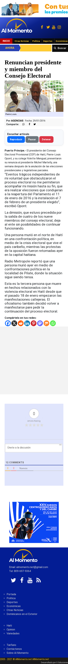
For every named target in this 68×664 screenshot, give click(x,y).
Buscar (62, 48)
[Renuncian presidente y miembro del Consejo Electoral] (34, 95)
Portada (11, 594)
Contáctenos (14, 648)
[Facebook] (8, 323)
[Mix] (46, 323)
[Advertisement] (34, 360)
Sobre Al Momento (18, 652)
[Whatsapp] (53, 323)
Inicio (6, 41)
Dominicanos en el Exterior (22, 614)
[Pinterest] (33, 323)
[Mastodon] (40, 323)
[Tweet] (33, 124)
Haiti (9, 625)
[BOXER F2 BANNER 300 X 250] (34, 522)
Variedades (13, 633)
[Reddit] (21, 323)
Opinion (11, 629)
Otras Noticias (22, 41)
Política (36, 41)
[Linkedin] (27, 323)
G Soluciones (62, 662)
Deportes (47, 41)
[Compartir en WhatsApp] (22, 124)
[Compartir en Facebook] (27, 124)
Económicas (14, 606)
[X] (14, 323)
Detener (46, 139)
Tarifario (11, 645)
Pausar (32, 139)
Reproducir (16, 139)
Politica (11, 598)
